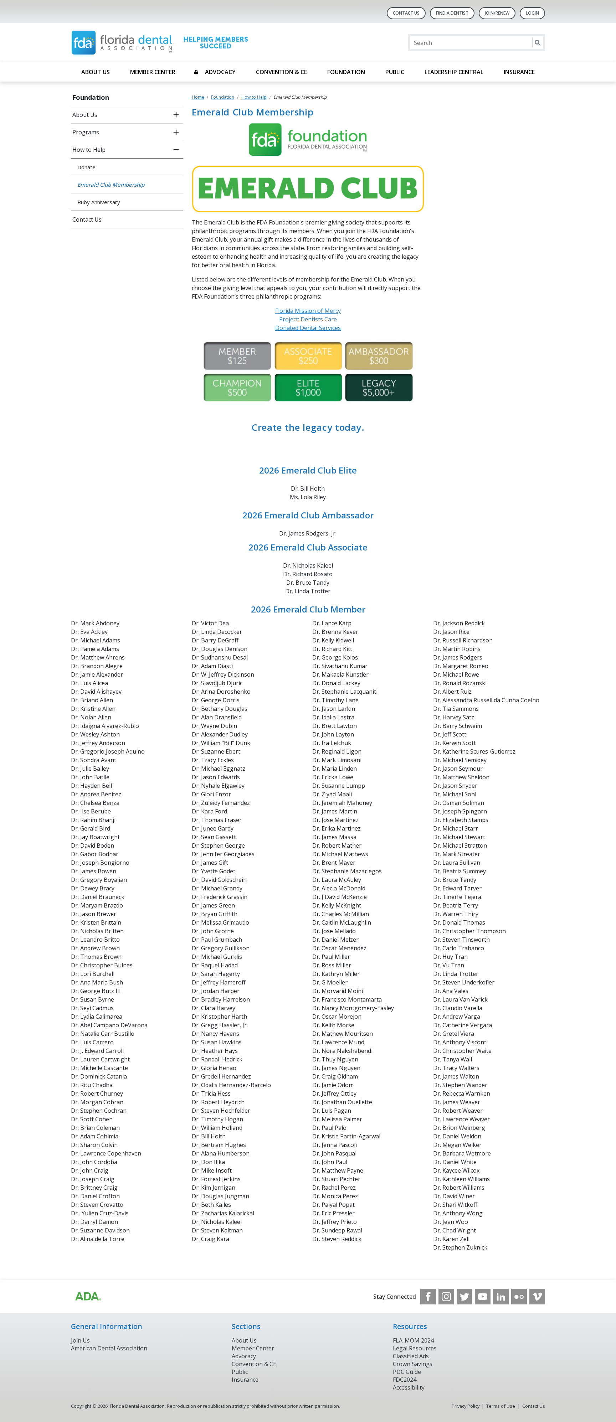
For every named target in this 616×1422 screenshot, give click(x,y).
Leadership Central (454, 72)
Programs (85, 132)
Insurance (519, 72)
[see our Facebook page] (428, 1296)
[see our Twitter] (464, 1296)
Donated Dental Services (308, 328)
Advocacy (220, 72)
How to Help (89, 150)
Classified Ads (411, 1356)
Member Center (152, 72)
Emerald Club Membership (110, 184)
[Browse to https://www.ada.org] (87, 1296)
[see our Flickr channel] (519, 1296)
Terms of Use (500, 1406)
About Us (95, 72)
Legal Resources (415, 1348)
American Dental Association (109, 1348)
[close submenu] (176, 149)
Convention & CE (281, 72)
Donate (86, 167)
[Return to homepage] (163, 42)
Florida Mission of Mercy (308, 311)
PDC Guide (407, 1372)
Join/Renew (497, 13)
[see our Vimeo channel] (537, 1296)
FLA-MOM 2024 (413, 1340)
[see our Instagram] (446, 1296)
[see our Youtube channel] (483, 1296)
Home (198, 97)
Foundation (346, 72)
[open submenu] (176, 114)
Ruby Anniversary (98, 202)
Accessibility (409, 1387)
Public (394, 72)
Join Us (80, 1340)
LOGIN (532, 13)
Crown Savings (412, 1364)
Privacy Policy (465, 1406)
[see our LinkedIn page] (501, 1296)
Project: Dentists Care (308, 319)
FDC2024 (404, 1380)
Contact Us (406, 13)
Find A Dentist (452, 13)
